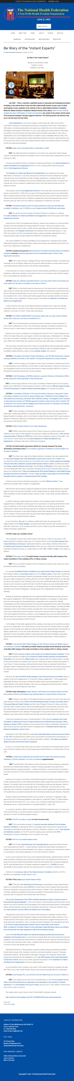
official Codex (29, 659)
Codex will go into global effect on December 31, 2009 (30, 148)
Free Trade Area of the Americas (31, 884)
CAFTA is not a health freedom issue (24, 839)
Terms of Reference (46, 466)
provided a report (28, 574)
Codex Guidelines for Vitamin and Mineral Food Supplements (27, 216)
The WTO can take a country (21, 819)
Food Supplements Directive (18, 168)
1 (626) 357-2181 (13, 1026)
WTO (58, 832)
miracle (58, 459)
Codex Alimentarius (14, 123)
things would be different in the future (19, 466)
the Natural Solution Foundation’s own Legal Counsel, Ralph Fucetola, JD (39, 571)
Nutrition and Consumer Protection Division (20, 546)
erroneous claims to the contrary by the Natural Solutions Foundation (41, 654)
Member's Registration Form (12, 1043)
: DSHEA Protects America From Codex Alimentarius (29, 426)
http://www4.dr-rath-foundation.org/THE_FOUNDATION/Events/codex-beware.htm (33, 997)
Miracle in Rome (52, 481)
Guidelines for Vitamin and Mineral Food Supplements (26, 173)
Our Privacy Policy (9, 1041)
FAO (44, 549)
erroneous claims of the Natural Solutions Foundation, (34, 872)
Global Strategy (24, 524)
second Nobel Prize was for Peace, (27, 985)
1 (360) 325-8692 (10, 1029)
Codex (56, 549)
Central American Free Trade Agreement (34, 844)
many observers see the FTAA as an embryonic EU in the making (28, 909)
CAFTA (30, 887)
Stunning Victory (19, 556)
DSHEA (53, 864)
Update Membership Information (14, 1045)
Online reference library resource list (15, 1056)
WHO (50, 549)
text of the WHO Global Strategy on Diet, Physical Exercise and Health (39, 677)
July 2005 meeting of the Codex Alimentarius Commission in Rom (28, 459)
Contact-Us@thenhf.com (15, 1031)
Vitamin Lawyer (46, 574)
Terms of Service (9, 1058)
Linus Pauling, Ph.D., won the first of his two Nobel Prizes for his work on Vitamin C (40, 975)
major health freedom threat (31, 879)
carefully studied (40, 351)
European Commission (25, 231)
